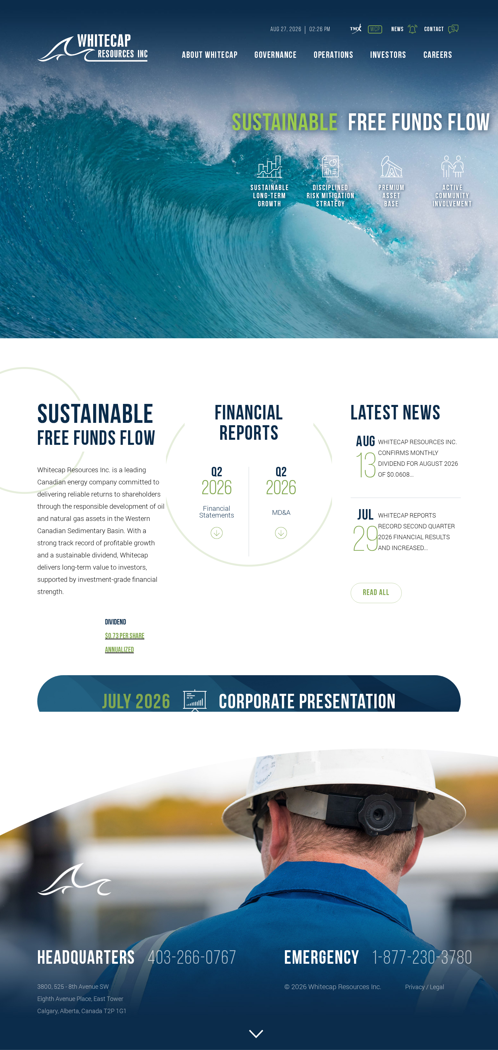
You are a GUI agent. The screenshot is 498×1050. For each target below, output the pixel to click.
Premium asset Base (391, 196)
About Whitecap (209, 55)
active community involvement (452, 196)
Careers (438, 55)
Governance (275, 55)
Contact (434, 30)
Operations (333, 55)
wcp (375, 30)
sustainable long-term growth (269, 196)
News (397, 30)
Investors (388, 55)
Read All (376, 593)
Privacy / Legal (424, 987)
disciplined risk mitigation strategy (331, 196)
